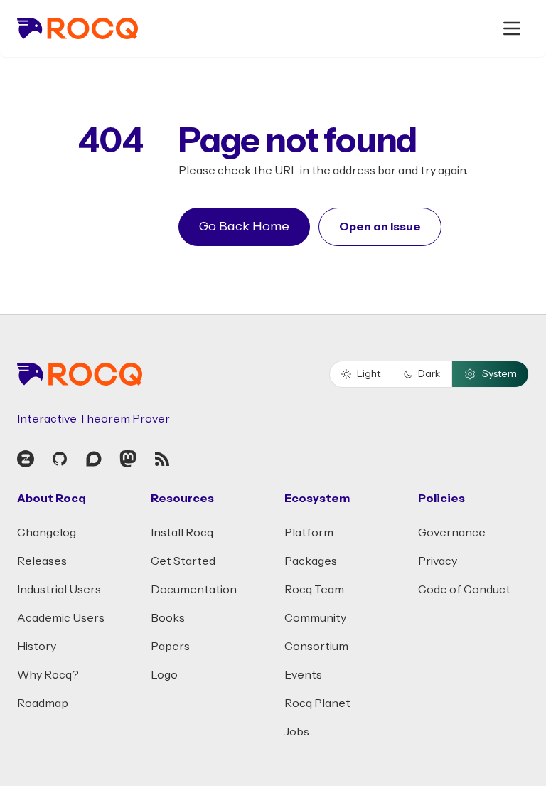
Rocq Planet (317, 703)
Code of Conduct (464, 589)
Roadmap (42, 703)
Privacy (437, 561)
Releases (42, 561)
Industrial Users (59, 589)
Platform (308, 532)
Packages (310, 561)
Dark (429, 374)
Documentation (194, 589)
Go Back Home (244, 226)
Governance (452, 532)
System (499, 374)
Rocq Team (314, 589)
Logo (164, 675)
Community (315, 618)
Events (303, 675)
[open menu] (511, 28)
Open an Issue (380, 227)
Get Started (183, 561)
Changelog (46, 532)
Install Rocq (182, 532)
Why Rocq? (48, 675)
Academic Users (61, 618)
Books (168, 618)
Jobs (296, 732)
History (36, 646)
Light (368, 374)
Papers (170, 646)
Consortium (316, 646)
